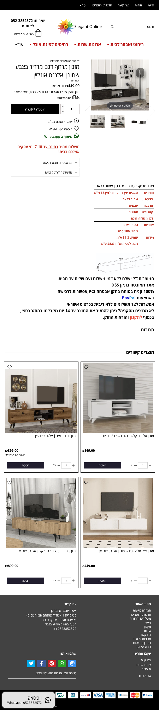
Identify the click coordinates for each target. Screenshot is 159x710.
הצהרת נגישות (142, 610)
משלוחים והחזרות (140, 618)
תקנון (147, 626)
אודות (138, 5)
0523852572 (67, 628)
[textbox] (28, 23)
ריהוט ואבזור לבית (126, 44)
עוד (20, 44)
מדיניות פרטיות (141, 639)
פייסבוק (146, 669)
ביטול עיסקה (143, 647)
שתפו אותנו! (143, 665)
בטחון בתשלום (142, 643)
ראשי (151, 5)
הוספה (102, 465)
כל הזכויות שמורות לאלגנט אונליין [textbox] (56, 673)
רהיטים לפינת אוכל (50, 44)
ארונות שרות (88, 44)
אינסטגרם (145, 676)
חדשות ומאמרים (102, 5)
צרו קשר (123, 5)
